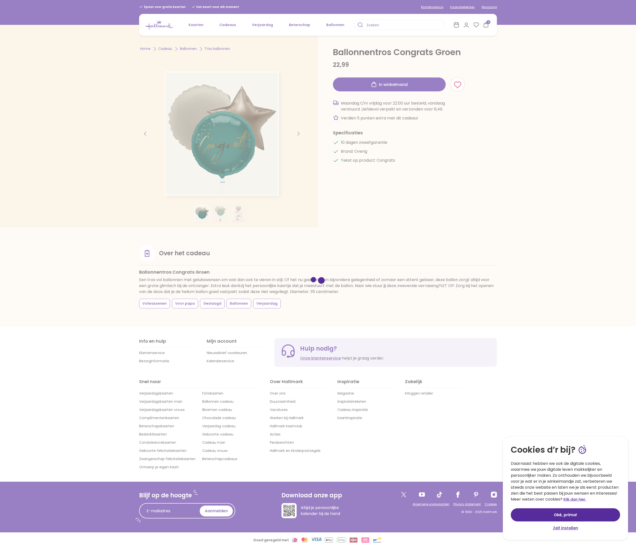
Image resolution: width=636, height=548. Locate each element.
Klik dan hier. (574, 499)
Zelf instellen (565, 528)
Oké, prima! (565, 515)
